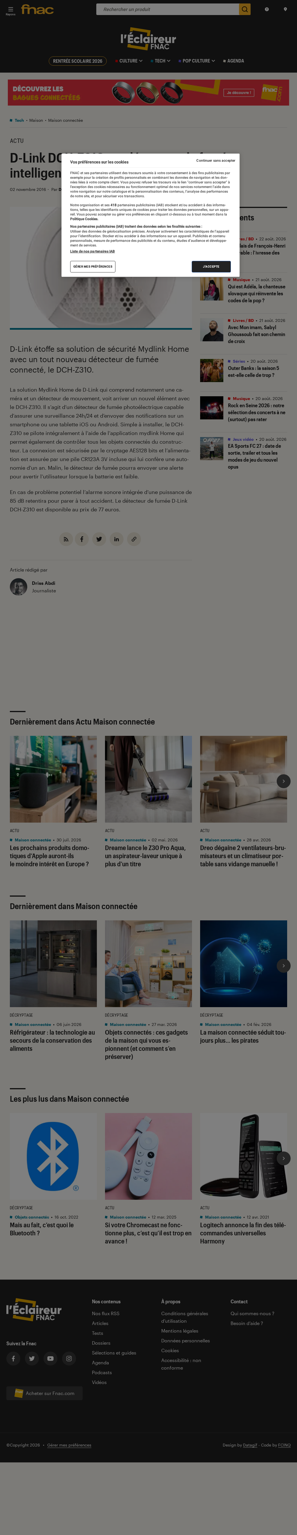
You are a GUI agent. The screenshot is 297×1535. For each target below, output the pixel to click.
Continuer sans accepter (215, 161)
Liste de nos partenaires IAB (92, 251)
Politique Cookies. (84, 219)
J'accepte (211, 266)
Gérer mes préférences (93, 266)
